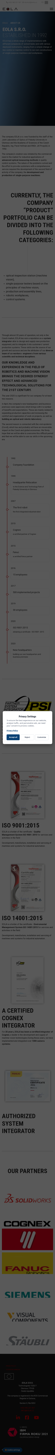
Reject (27, 737)
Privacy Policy (12, 730)
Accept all (13, 737)
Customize (41, 737)
